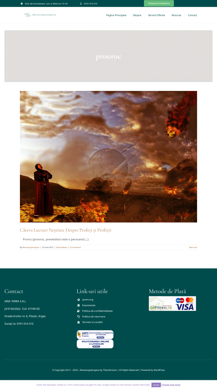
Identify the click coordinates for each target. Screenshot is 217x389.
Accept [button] (156, 385)
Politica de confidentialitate (97, 311)
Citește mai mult (170, 384)
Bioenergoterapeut (31, 247)
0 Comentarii (75, 247)
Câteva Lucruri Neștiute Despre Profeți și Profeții (65, 230)
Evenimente (88, 305)
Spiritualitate (61, 247)
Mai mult (193, 247)
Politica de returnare (93, 316)
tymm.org (87, 299)
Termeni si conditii (92, 322)
